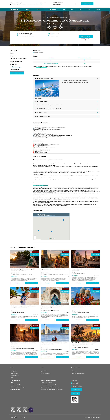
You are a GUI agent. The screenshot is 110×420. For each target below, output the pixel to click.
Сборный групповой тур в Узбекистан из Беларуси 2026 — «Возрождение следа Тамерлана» (23, 269)
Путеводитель (51, 9)
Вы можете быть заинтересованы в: (22, 247)
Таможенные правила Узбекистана (48, 385)
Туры (47, 17)
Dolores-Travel (75, 383)
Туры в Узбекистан (14, 9)
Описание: (13, 64)
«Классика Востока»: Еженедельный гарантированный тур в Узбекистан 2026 (85, 269)
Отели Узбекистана (14, 373)
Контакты (98, 9)
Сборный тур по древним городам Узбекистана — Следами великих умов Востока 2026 (54, 343)
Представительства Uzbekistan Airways (48, 384)
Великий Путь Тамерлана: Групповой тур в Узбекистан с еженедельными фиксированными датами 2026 (84, 343)
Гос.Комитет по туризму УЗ (16, 384)
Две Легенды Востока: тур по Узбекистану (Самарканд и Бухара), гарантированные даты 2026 (23, 306)
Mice (64, 9)
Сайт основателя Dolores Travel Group (18, 387)
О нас (89, 9)
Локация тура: (16, 67)
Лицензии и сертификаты (46, 373)
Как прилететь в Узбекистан (46, 382)
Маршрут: (13, 56)
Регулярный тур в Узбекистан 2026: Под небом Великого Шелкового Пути (23, 343)
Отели (27, 9)
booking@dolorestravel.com (58, 2)
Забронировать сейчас (31, 319)
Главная (44, 17)
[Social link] (11, 389)
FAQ (80, 9)
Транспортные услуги (15, 375)
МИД (12, 382)
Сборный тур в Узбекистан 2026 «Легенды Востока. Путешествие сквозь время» (83, 306)
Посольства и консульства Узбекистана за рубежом (51, 387)
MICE (12, 377)
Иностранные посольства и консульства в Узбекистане (52, 389)
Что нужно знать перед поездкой (78, 373)
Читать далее (17, 319)
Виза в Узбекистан (14, 371)
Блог (72, 9)
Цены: (12, 53)
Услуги (38, 9)
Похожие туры (14, 69)
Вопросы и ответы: (16, 61)
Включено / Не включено (18, 58)
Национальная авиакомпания (16, 385)
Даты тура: (13, 50)
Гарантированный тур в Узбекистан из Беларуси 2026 (53, 269)
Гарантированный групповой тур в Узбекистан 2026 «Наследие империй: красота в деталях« (53, 306)
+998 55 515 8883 (56, 4)
